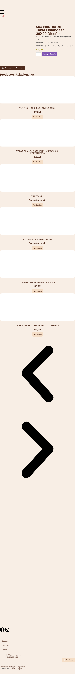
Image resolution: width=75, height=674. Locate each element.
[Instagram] (7, 629)
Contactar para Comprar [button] (14, 68)
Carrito (4, 649)
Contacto (5, 641)
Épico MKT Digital (16, 669)
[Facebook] (2, 629)
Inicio (3, 637)
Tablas (56, 26)
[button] (37, 374)
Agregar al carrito (49, 54)
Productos (5, 645)
